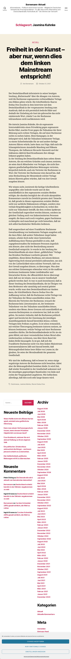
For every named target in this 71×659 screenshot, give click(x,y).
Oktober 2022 (42, 536)
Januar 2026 (42, 428)
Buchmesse (15, 384)
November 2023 (43, 500)
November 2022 (43, 533)
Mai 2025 (41, 450)
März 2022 (41, 555)
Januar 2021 (42, 594)
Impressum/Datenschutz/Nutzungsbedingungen (36, 656)
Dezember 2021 (43, 564)
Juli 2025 (41, 445)
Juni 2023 (41, 514)
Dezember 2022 (43, 530)
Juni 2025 (41, 447)
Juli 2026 (41, 411)
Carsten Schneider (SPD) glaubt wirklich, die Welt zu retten (17, 505)
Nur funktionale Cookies (35, 646)
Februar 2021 (42, 591)
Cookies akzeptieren (35, 641)
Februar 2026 (42, 425)
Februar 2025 (42, 458)
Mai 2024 (41, 483)
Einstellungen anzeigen (35, 652)
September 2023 (44, 506)
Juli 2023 (41, 511)
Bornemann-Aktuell (35, 5)
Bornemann (30, 84)
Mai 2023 (41, 517)
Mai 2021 (41, 583)
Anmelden (41, 629)
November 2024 (43, 467)
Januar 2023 (42, 528)
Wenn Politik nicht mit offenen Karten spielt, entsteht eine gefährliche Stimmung (18, 421)
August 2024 (42, 475)
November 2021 (43, 566)
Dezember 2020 (43, 597)
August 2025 (42, 442)
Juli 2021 (41, 578)
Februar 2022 (42, 558)
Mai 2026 (41, 417)
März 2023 (41, 522)
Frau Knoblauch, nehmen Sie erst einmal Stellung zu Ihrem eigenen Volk (17, 439)
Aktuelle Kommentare (46, 614)
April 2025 (41, 453)
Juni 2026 (41, 414)
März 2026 (41, 422)
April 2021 (41, 586)
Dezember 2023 (43, 497)
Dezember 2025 (43, 431)
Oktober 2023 (42, 503)
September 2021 (44, 572)
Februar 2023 (42, 525)
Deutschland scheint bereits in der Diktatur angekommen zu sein (18, 486)
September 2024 (44, 472)
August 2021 (42, 575)
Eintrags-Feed (43, 631)
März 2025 (41, 456)
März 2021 (41, 589)
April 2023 (41, 519)
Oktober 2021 (42, 569)
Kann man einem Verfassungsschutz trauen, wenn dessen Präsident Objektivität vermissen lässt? (18, 430)
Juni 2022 (41, 547)
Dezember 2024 (43, 464)
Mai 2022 (41, 550)
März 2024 (41, 489)
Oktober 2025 (42, 436)
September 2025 (44, 439)
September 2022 (44, 539)
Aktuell (35, 42)
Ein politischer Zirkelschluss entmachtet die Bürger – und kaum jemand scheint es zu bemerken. (17, 449)
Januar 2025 (42, 461)
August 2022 (42, 542)
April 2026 (41, 420)
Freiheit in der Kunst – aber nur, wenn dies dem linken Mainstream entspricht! (36, 63)
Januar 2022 (42, 561)
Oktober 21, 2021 (45, 84)
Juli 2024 (41, 478)
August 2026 (42, 409)
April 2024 (41, 486)
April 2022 (41, 553)
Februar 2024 (42, 492)
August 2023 (42, 508)
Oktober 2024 (42, 470)
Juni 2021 (41, 580)
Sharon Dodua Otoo (38, 384)
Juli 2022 (41, 544)
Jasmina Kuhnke (25, 384)
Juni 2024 (41, 481)
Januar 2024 (42, 494)
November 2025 (43, 434)
